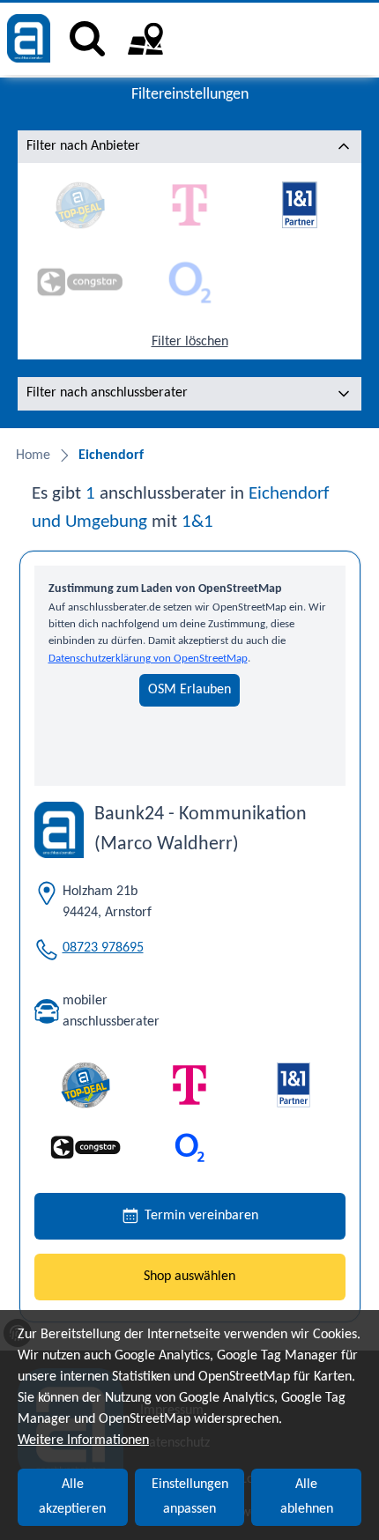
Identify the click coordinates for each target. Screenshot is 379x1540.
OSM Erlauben (189, 690)
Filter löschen (190, 342)
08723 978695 (103, 948)
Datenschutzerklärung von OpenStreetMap (148, 658)
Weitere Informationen (83, 1440)
